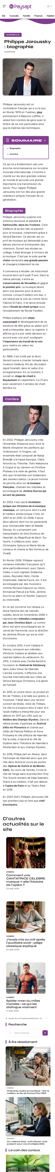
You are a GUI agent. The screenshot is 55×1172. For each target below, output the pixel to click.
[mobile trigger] (5, 6)
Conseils (12, 35)
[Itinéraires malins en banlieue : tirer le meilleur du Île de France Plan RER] (28, 1068)
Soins (10, 1168)
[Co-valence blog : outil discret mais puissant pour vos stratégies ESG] (28, 1119)
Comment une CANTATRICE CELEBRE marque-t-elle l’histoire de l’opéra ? (25, 880)
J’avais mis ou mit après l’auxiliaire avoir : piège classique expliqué (25, 943)
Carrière (14, 154)
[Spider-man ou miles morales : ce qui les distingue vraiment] (25, 978)
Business (11, 1138)
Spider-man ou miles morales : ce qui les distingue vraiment (23, 1004)
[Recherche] (42, 6)
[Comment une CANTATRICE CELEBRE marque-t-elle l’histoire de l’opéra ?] (25, 852)
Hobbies (10, 872)
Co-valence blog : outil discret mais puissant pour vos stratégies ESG (27, 1142)
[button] (46, 1018)
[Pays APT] (20, 6)
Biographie (15, 148)
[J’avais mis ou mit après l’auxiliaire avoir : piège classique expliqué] (25, 917)
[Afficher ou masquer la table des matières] (44, 140)
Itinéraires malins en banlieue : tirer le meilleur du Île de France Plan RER (28, 1092)
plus (39, 112)
